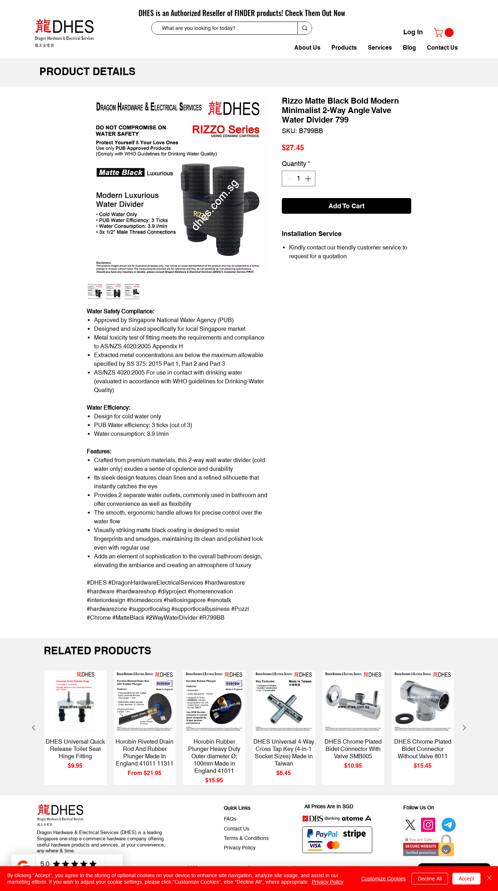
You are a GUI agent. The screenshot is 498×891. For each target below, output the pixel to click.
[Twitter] (410, 825)
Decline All (430, 879)
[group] (249, 728)
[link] (445, 32)
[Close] (489, 878)
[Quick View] (75, 701)
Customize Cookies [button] (383, 879)
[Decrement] (288, 178)
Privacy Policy (327, 882)
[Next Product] (464, 727)
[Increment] (308, 178)
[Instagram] (428, 825)
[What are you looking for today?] (304, 28)
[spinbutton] (298, 178)
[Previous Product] (33, 727)
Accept (466, 879)
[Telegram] (448, 825)
